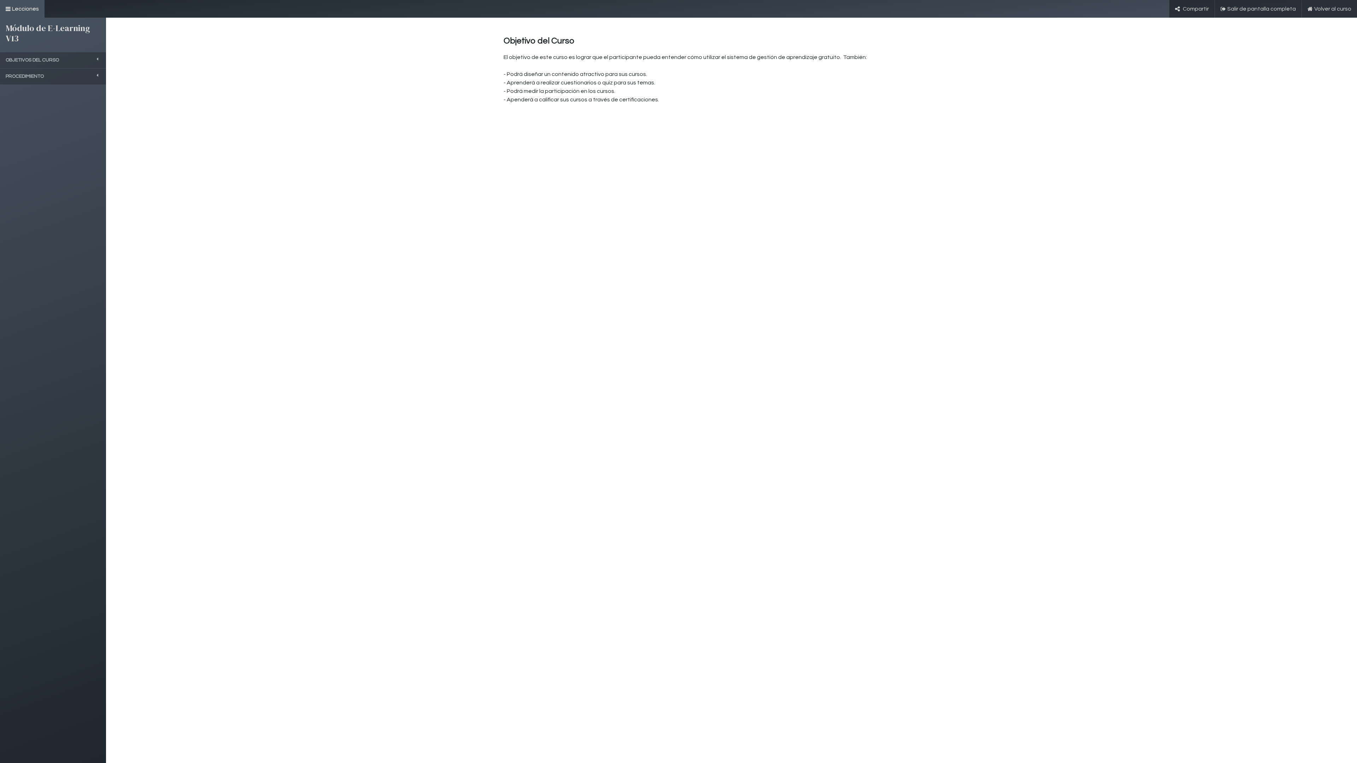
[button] (53, 60)
